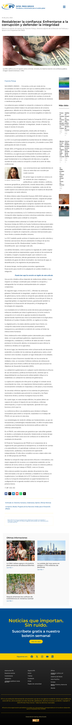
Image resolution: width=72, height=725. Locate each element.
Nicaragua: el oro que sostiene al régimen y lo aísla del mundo (63, 148)
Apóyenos (8, 678)
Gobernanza (30, 503)
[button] (6, 493)
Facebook (31, 678)
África (53, 670)
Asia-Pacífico (55, 679)
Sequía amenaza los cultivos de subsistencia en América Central (20, 598)
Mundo (15, 507)
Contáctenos (9, 676)
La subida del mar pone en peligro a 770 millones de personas (48, 565)
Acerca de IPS (9, 670)
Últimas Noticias (45, 503)
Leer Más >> (61, 131)
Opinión (37, 503)
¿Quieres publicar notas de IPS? (12, 681)
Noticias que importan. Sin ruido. (36, 623)
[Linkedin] (52, 656)
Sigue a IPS (31, 670)
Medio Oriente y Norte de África (59, 685)
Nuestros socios (10, 673)
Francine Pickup (10, 81)
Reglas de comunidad (35, 684)
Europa (53, 682)
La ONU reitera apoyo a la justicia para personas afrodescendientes (20, 564)
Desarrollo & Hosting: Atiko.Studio (36, 716)
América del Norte (56, 676)
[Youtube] (47, 656)
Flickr (29, 681)
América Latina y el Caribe (57, 673)
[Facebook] (31, 656)
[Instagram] (42, 656)
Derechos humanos (20, 503)
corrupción (8, 507)
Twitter (30, 676)
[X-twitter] (37, 656)
